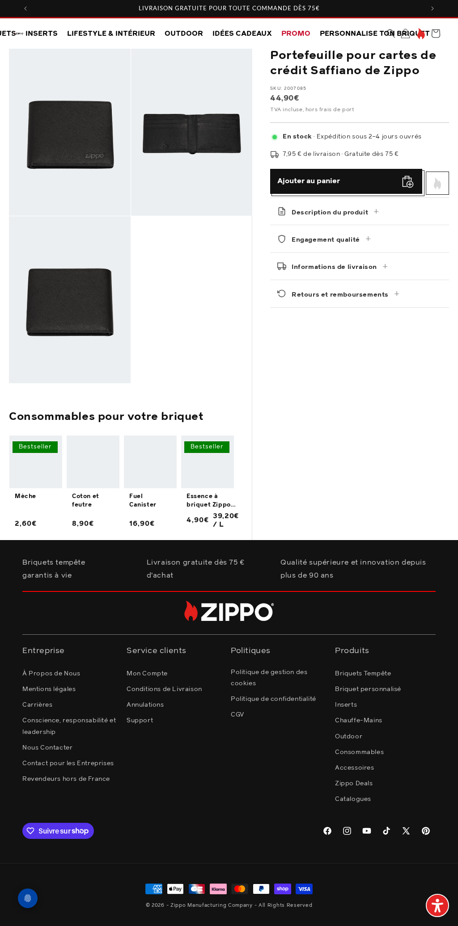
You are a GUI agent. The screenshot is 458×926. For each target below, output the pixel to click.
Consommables (359, 752)
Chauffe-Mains (358, 720)
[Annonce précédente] (25, 8)
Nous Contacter (47, 748)
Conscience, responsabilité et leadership (69, 726)
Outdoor (348, 736)
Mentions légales (49, 689)
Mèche (25, 496)
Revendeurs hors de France (66, 779)
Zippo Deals (354, 783)
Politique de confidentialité (273, 699)
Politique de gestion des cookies (269, 678)
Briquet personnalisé (368, 689)
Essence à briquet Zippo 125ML (209, 501)
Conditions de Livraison (164, 689)
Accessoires (354, 768)
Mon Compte (147, 673)
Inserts (346, 705)
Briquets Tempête (363, 673)
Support (140, 720)
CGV (237, 715)
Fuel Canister (143, 500)
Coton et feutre (85, 500)
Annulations (145, 705)
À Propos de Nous (51, 673)
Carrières (37, 705)
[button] (391, 33)
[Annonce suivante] (432, 8)
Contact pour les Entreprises (68, 763)
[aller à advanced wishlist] (420, 33)
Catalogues (353, 799)
